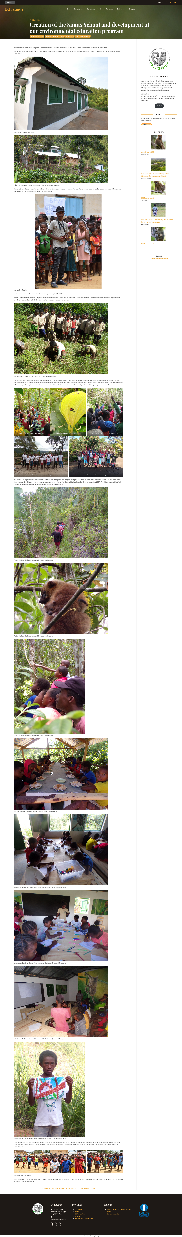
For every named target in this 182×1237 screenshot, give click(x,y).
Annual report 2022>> (88, 1188)
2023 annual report (147, 244)
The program (78, 9)
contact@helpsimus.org (159, 258)
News (101, 9)
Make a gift (10, 2)
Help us (119, 9)
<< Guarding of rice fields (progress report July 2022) (59, 1188)
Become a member (113, 1214)
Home (69, 9)
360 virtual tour (80, 1214)
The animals (91, 9)
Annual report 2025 (147, 152)
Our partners (110, 9)
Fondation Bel (70, 36)
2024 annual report (147, 198)
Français (132, 9)
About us (78, 1216)
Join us (159, 106)
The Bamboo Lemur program (84, 1218)
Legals (86, 1236)
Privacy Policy (94, 1236)
